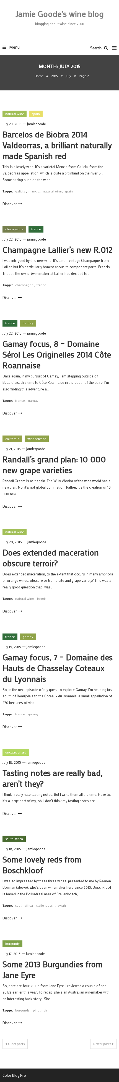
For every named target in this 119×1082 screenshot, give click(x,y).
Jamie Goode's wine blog (59, 13)
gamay (28, 323)
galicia (20, 191)
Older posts (16, 1043)
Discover (9, 203)
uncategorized (15, 752)
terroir (41, 598)
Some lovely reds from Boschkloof (41, 864)
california (12, 438)
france (36, 229)
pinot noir (40, 1010)
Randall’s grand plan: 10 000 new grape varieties (54, 464)
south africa (14, 838)
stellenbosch (45, 905)
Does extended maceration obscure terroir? (50, 558)
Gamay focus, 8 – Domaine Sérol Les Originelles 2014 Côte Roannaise (56, 354)
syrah (62, 905)
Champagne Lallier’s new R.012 (57, 249)
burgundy (12, 943)
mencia (34, 191)
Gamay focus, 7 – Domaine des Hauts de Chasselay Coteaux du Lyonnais (57, 668)
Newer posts (102, 1043)
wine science (36, 438)
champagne (14, 229)
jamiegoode (36, 123)
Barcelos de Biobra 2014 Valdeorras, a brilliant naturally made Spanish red (57, 145)
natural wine (14, 113)
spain (36, 113)
